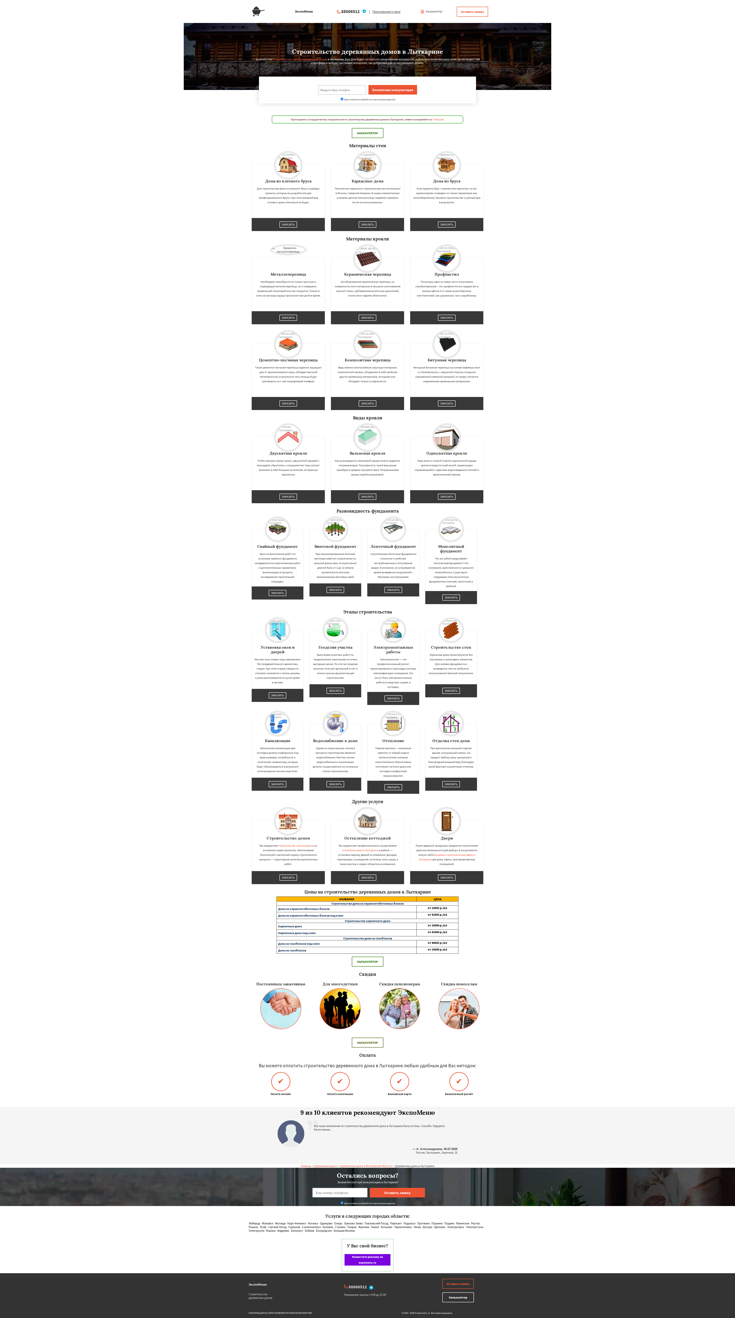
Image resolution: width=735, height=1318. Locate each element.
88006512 (350, 11)
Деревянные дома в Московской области (366, 1166)
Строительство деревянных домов (260, 1296)
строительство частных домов (296, 845)
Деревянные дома (325, 1166)
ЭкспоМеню (258, 1284)
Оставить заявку (472, 12)
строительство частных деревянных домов (300, 59)
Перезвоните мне (386, 11)
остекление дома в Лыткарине (360, 850)
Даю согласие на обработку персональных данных (369, 99)
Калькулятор (433, 11)
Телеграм (438, 119)
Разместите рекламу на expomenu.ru (367, 1259)
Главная (306, 1166)
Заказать (288, 224)
